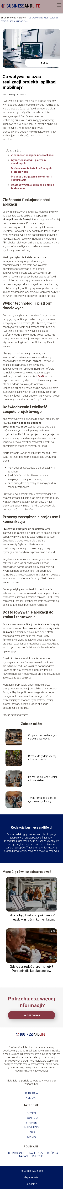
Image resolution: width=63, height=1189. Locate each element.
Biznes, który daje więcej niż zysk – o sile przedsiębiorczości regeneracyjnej (42, 758)
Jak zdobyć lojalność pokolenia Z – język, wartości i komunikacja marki (31, 917)
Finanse (31, 1122)
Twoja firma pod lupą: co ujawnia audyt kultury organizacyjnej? (42, 799)
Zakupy (31, 1136)
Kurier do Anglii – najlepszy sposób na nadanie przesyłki (31, 1155)
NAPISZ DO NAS (31, 1015)
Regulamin (31, 1183)
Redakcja (31, 1093)
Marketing (31, 1127)
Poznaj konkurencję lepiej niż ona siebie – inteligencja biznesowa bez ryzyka (42, 778)
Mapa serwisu (31, 1177)
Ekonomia (31, 1118)
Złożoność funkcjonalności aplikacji (32, 155)
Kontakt (31, 1097)
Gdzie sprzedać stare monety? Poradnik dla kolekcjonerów (31, 969)
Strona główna (8, 17)
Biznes (22, 17)
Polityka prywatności (31, 1170)
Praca (31, 1132)
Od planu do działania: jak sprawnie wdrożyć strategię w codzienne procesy (42, 737)
